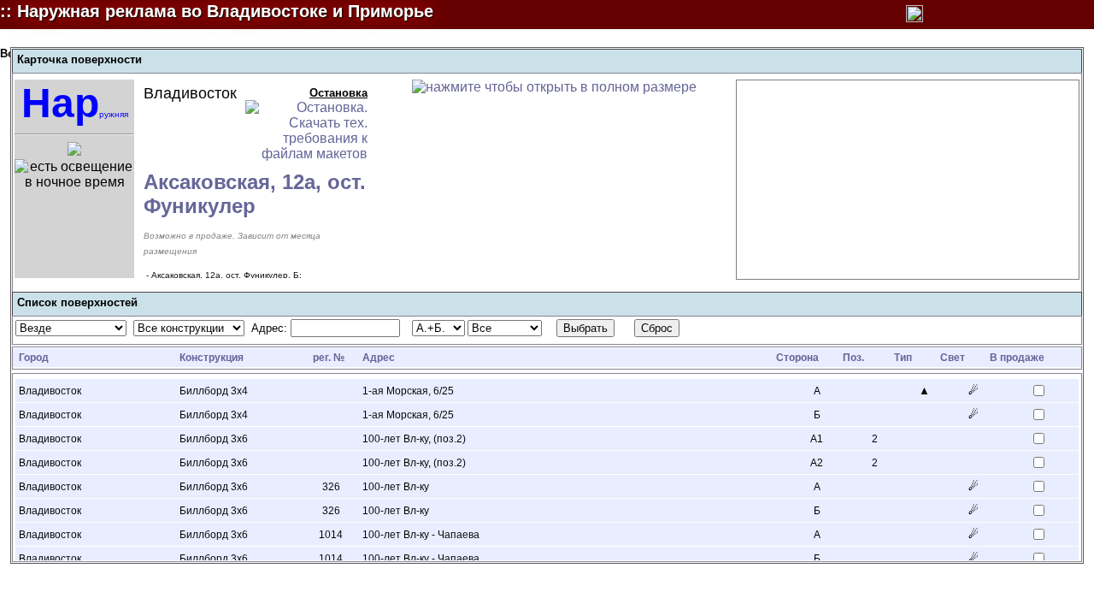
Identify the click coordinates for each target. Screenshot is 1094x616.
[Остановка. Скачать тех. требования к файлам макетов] (306, 153)
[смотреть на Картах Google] (74, 151)
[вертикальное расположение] (914, 18)
